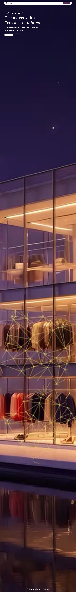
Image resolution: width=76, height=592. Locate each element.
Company (51, 3)
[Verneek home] (9, 3)
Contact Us (66, 3)
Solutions (45, 3)
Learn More (18, 34)
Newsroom (58, 3)
